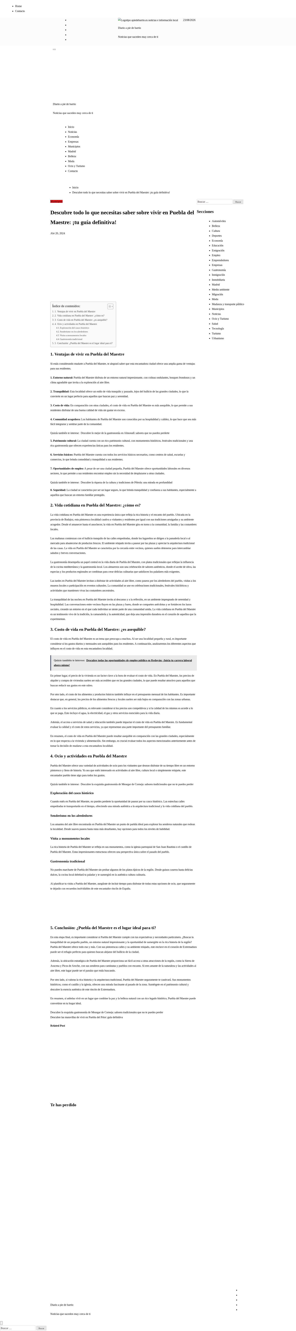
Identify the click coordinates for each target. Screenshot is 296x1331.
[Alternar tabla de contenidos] (109, 306)
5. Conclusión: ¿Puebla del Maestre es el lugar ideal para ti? (84, 343)
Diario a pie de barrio (129, 27)
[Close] (1, 1323)
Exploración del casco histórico (74, 328)
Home (18, 6)
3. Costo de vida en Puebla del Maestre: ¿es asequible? (81, 319)
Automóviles (219, 221)
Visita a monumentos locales (73, 335)
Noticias (72, 131)
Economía (73, 136)
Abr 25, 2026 (89, 1080)
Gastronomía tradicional (71, 339)
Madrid (72, 151)
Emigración (218, 250)
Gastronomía (219, 270)
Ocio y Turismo (76, 166)
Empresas (73, 141)
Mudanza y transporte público (228, 304)
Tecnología (218, 328)
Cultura (216, 230)
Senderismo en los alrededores (74, 331)
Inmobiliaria (218, 279)
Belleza (72, 156)
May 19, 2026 (72, 1090)
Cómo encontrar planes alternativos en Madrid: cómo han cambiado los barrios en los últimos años (58, 1142)
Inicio (71, 126)
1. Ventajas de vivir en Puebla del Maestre (75, 311)
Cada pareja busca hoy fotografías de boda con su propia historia (58, 1185)
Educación (217, 245)
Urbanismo (71, 1039)
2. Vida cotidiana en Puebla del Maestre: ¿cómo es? (79, 315)
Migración (217, 294)
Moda (71, 161)
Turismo (216, 333)
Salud (215, 323)
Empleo (216, 255)
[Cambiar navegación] (54, 49)
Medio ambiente (220, 289)
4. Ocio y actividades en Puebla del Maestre (76, 324)
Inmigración (218, 274)
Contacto (20, 11)
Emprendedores (220, 260)
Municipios (74, 146)
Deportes (217, 235)
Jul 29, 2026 (54, 1095)
